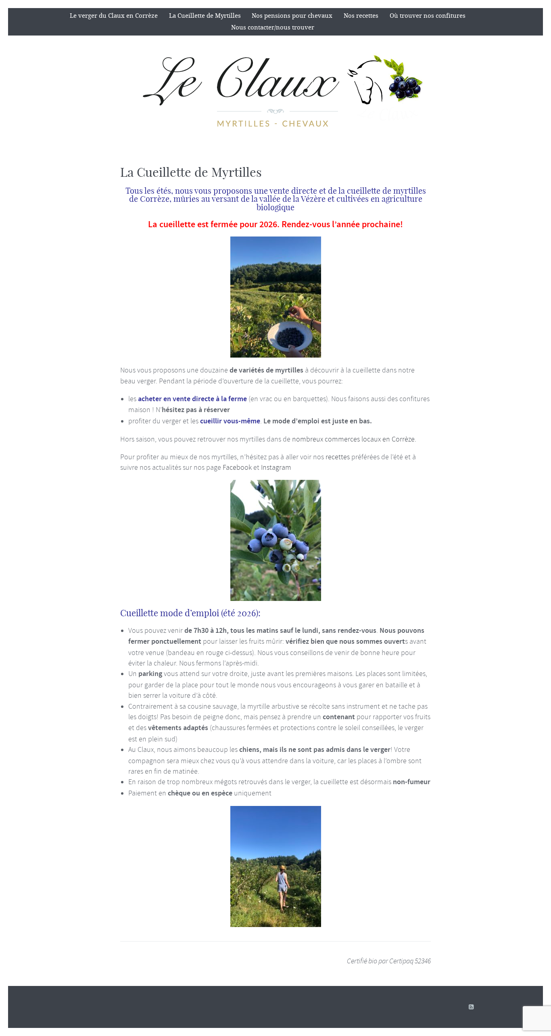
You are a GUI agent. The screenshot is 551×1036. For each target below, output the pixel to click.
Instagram (276, 467)
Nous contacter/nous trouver (272, 27)
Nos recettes (361, 15)
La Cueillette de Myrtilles (205, 15)
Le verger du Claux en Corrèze (114, 15)
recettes (338, 456)
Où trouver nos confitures (427, 15)
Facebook (237, 467)
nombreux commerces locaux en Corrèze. (354, 439)
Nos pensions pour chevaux (292, 15)
